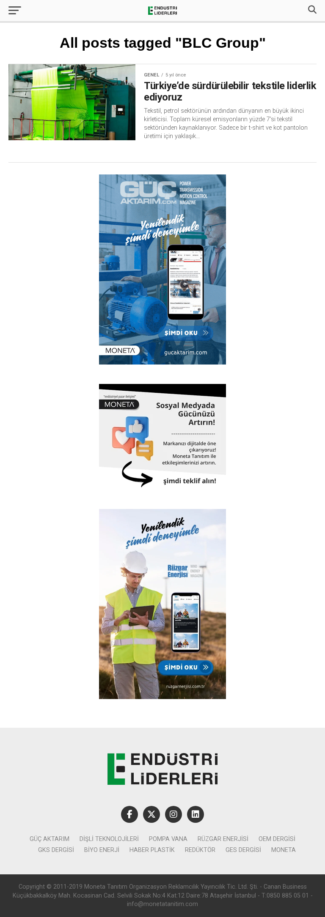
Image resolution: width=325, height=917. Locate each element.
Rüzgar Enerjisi (223, 839)
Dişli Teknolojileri (109, 839)
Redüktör (200, 850)
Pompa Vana (168, 839)
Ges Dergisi (243, 850)
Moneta (283, 850)
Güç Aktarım (49, 839)
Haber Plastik (152, 850)
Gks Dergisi (56, 850)
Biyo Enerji (101, 850)
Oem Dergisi (277, 839)
